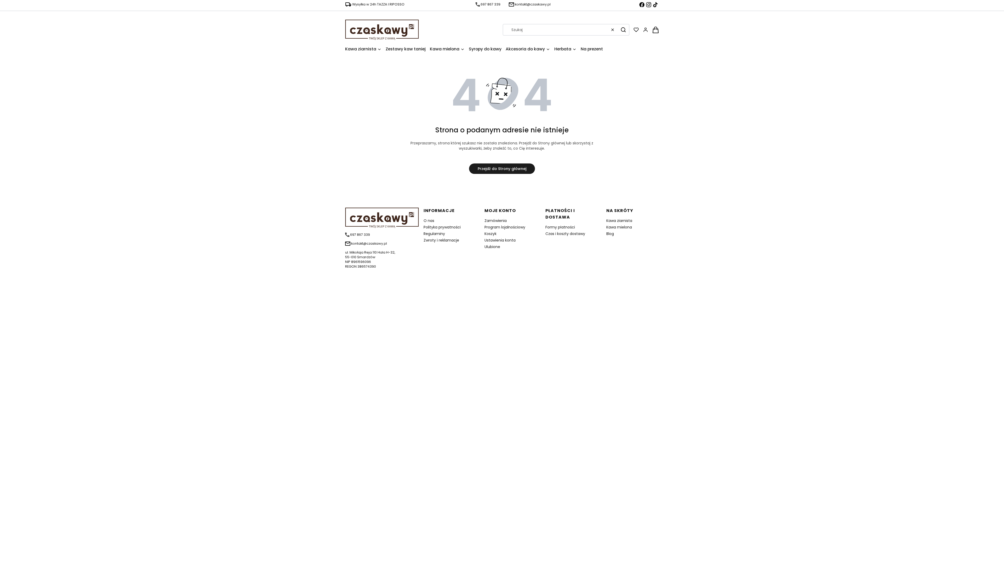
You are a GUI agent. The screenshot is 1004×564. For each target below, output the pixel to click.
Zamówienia (495, 220)
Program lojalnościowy (504, 227)
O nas (429, 220)
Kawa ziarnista (619, 220)
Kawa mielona (619, 227)
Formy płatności (560, 227)
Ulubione (492, 246)
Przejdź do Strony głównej (502, 168)
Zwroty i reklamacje (441, 240)
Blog (610, 233)
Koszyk (490, 233)
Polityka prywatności (442, 227)
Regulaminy (434, 233)
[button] (623, 29)
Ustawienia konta (500, 240)
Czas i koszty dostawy (565, 233)
